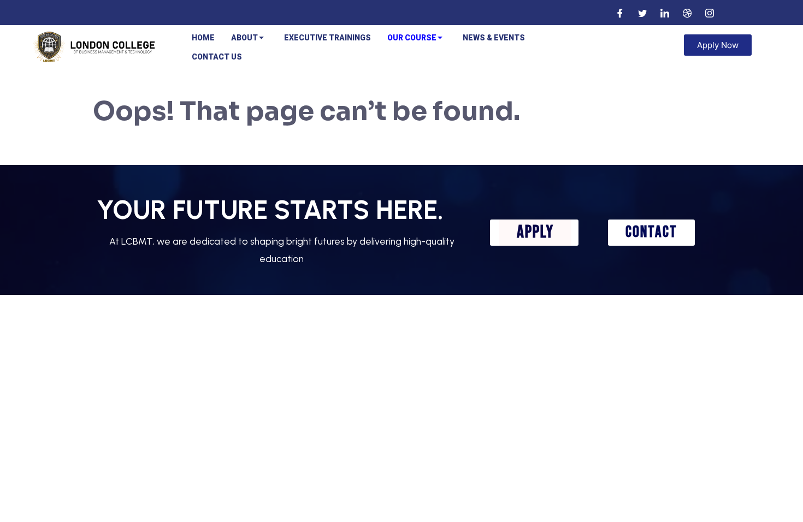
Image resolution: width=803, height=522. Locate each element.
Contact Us (217, 56)
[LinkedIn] (665, 12)
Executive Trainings (327, 37)
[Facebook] (620, 12)
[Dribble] (687, 12)
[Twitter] (642, 12)
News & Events (494, 37)
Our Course (411, 37)
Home (203, 37)
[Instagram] (709, 12)
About (244, 37)
